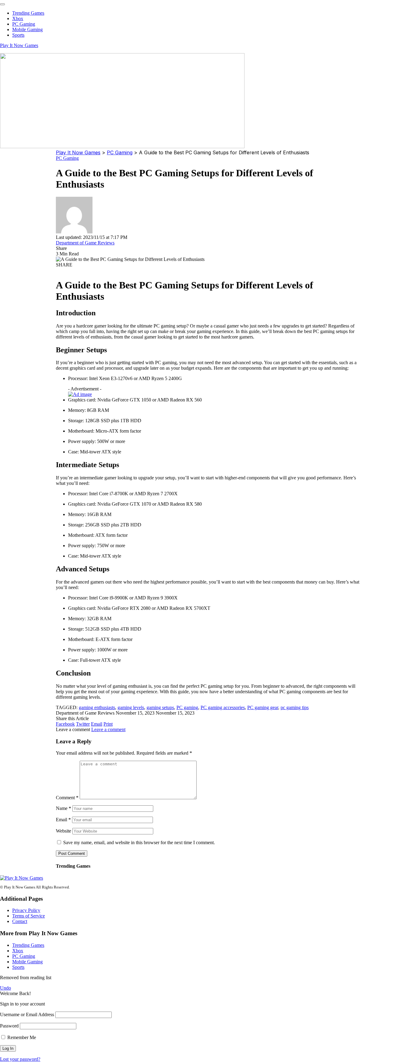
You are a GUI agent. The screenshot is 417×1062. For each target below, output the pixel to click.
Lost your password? (20, 1059)
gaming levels (131, 707)
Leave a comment (108, 729)
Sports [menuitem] (18, 35)
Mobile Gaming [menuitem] (27, 29)
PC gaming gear (262, 707)
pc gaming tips (295, 707)
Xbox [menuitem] (17, 18)
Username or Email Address (27, 1014)
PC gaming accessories (223, 707)
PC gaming (187, 707)
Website (63, 830)
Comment (67, 797)
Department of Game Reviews (85, 242)
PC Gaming (67, 158)
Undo (5, 988)
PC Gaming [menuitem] (23, 24)
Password (9, 1025)
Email (63, 819)
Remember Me (21, 1037)
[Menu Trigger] (2, 4)
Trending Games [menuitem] (28, 13)
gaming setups (160, 707)
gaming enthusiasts (97, 707)
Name (63, 808)
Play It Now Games (19, 45)
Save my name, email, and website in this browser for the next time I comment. (139, 842)
